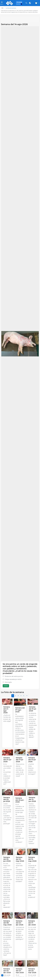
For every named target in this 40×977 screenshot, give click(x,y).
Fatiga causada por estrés (13, 679)
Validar (6, 686)
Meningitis (8, 682)
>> (27, 696)
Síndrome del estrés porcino (14, 676)
